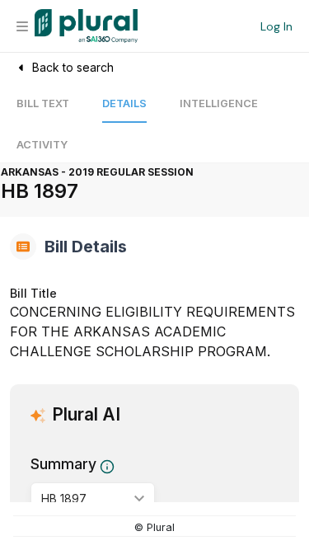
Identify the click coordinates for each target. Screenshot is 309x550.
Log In (276, 26)
